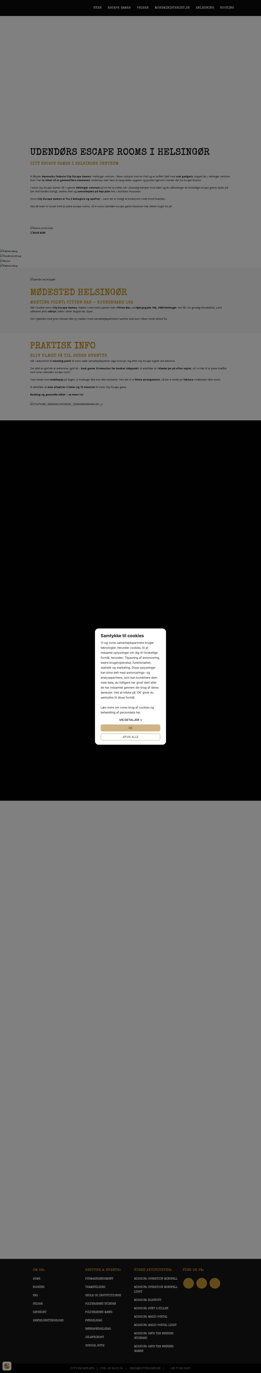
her (138, 712)
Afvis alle (130, 737)
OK (130, 728)
